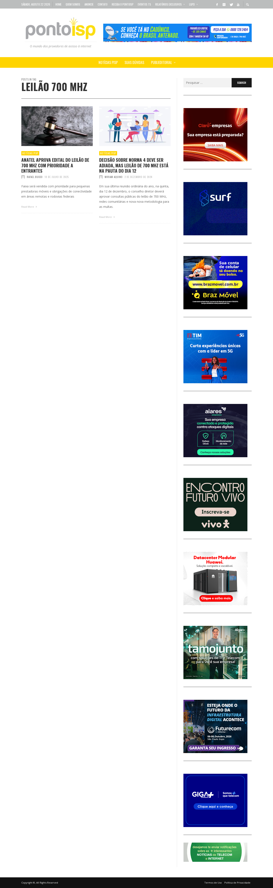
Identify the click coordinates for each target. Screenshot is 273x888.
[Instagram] (224, 4)
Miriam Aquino (114, 177)
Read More (28, 206)
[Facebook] (217, 4)
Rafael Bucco (35, 177)
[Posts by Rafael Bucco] (23, 177)
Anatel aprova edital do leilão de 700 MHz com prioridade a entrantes (55, 165)
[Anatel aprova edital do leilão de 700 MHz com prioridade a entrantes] (50, 126)
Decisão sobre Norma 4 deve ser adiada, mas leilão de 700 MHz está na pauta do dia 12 (133, 165)
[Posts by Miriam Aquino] (101, 177)
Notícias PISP (30, 153)
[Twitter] (231, 4)
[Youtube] (238, 4)
